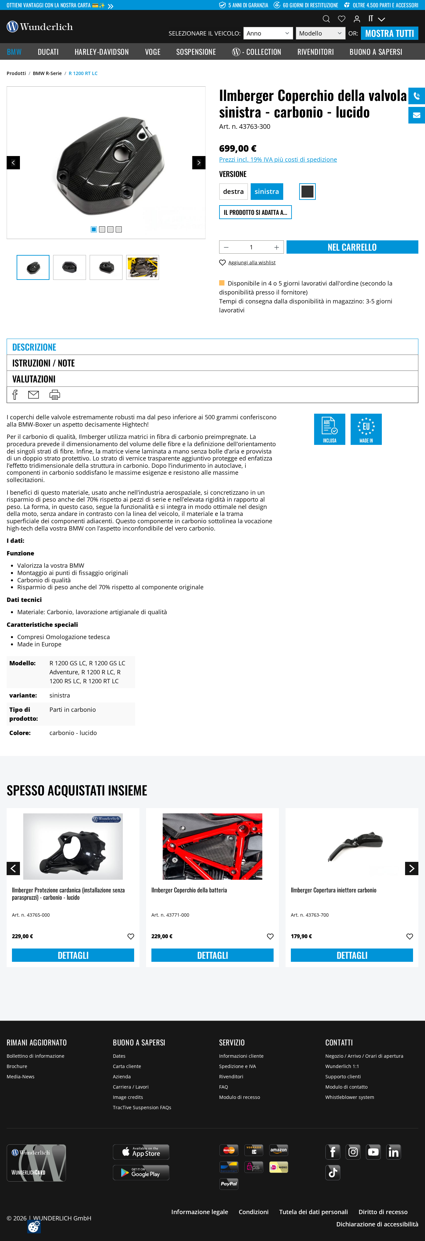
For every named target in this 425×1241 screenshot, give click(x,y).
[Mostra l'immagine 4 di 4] (119, 229)
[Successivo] (199, 162)
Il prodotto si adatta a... (255, 212)
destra (233, 191)
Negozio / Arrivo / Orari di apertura (364, 1056)
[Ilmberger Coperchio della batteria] (212, 846)
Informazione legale (199, 1212)
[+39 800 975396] (416, 96)
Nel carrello (352, 246)
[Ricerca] (326, 18)
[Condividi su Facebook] (15, 395)
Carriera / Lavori (131, 1087)
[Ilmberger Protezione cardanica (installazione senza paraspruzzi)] (73, 846)
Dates (119, 1056)
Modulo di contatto (346, 1087)
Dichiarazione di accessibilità (377, 1224)
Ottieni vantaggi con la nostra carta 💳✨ (56, 5)
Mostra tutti (389, 33)
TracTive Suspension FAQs (142, 1107)
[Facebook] (332, 1152)
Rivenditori (231, 1076)
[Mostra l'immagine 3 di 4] (110, 229)
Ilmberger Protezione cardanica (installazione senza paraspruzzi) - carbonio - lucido (68, 893)
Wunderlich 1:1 (342, 1066)
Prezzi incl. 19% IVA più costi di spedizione (278, 159)
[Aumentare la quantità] (277, 247)
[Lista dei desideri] (341, 18)
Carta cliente (127, 1066)
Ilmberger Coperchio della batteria (189, 890)
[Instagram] (353, 1152)
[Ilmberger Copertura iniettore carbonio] (352, 846)
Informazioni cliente (241, 1056)
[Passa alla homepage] (40, 26)
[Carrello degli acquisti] (414, 18)
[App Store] (141, 1152)
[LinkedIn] (393, 1152)
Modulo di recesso (239, 1097)
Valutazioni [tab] (33, 378)
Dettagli (73, 955)
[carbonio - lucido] (307, 191)
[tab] (212, 347)
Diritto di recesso (383, 1212)
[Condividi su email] (33, 395)
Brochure (17, 1066)
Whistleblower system (349, 1097)
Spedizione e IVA (237, 1066)
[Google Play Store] (141, 1172)
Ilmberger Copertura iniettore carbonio (334, 890)
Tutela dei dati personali (313, 1212)
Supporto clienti (343, 1076)
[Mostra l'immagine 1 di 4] (94, 229)
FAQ (223, 1087)
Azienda (122, 1076)
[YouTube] (373, 1152)
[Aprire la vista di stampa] (54, 395)
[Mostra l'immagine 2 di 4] (102, 229)
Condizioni (254, 1212)
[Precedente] (13, 162)
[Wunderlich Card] (36, 1163)
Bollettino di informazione (35, 1056)
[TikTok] (332, 1172)
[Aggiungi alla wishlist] (131, 936)
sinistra (267, 191)
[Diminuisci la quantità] (226, 247)
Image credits (128, 1097)
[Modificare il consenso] (34, 1226)
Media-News (21, 1076)
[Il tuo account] (357, 18)
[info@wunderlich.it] (416, 115)
